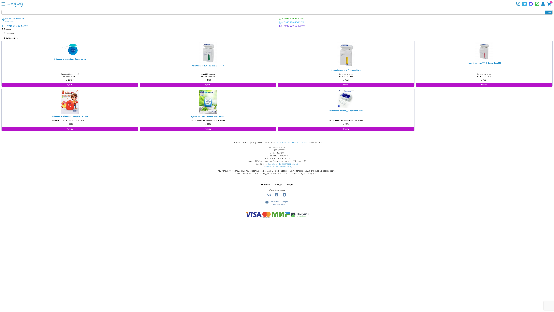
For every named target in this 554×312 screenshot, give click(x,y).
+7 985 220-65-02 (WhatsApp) (278, 166)
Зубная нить (12, 37)
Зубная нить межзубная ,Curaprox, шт (70, 59)
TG (293, 22)
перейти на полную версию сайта (279, 202)
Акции (290, 184)
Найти (548, 12)
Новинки (265, 184)
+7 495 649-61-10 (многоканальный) (282, 163)
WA (293, 18)
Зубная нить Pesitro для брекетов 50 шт (346, 110)
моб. (16, 25)
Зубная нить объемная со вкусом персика (70, 116)
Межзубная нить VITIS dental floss (346, 70)
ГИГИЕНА (10, 33)
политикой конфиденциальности (291, 142)
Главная (7, 29)
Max (293, 25)
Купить (70, 84)
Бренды (278, 184)
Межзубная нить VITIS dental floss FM (484, 63)
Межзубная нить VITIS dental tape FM (207, 66)
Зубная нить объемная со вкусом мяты (208, 116)
